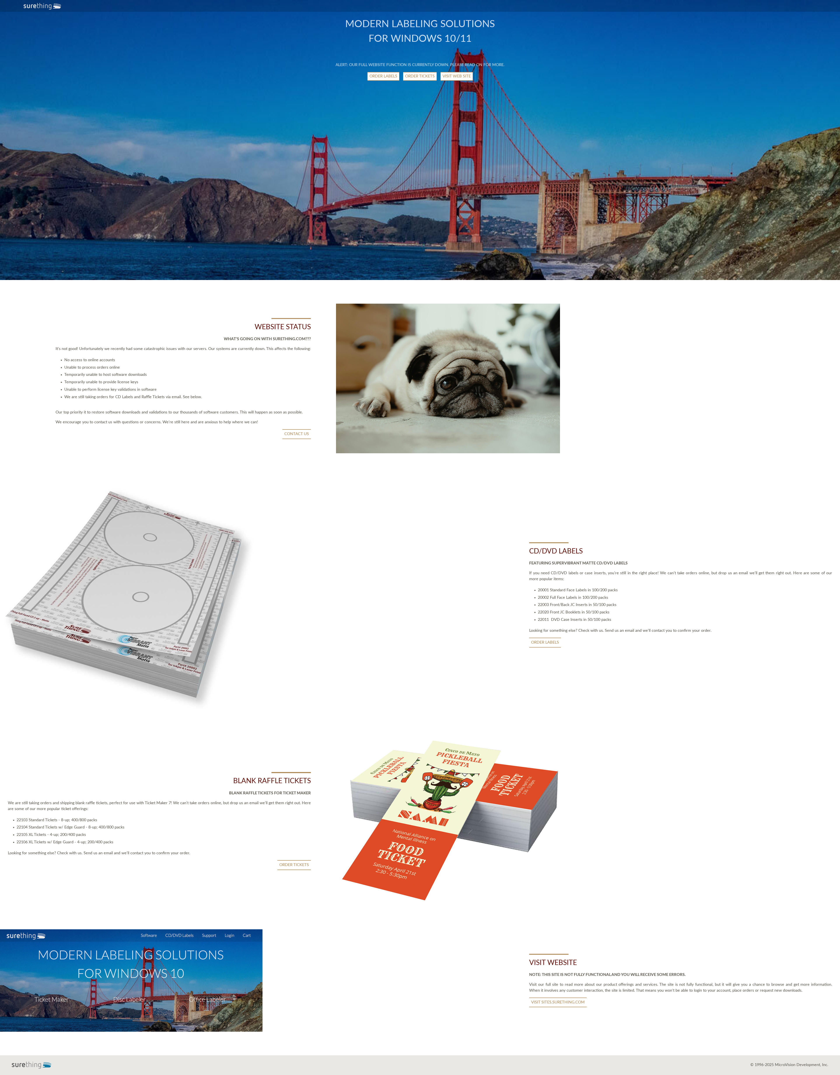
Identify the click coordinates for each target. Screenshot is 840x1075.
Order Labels (383, 76)
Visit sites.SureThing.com (558, 1002)
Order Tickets (420, 76)
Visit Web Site (457, 76)
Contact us (296, 434)
